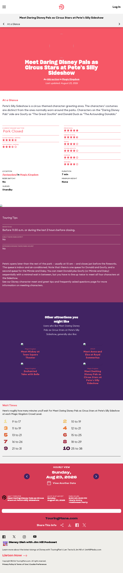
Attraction (53, 79)
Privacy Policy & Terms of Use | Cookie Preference (24, 564)
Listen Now (12, 555)
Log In (117, 7)
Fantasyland (9, 174)
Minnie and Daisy (36, 270)
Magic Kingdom (71, 79)
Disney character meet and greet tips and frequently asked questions (50, 281)
